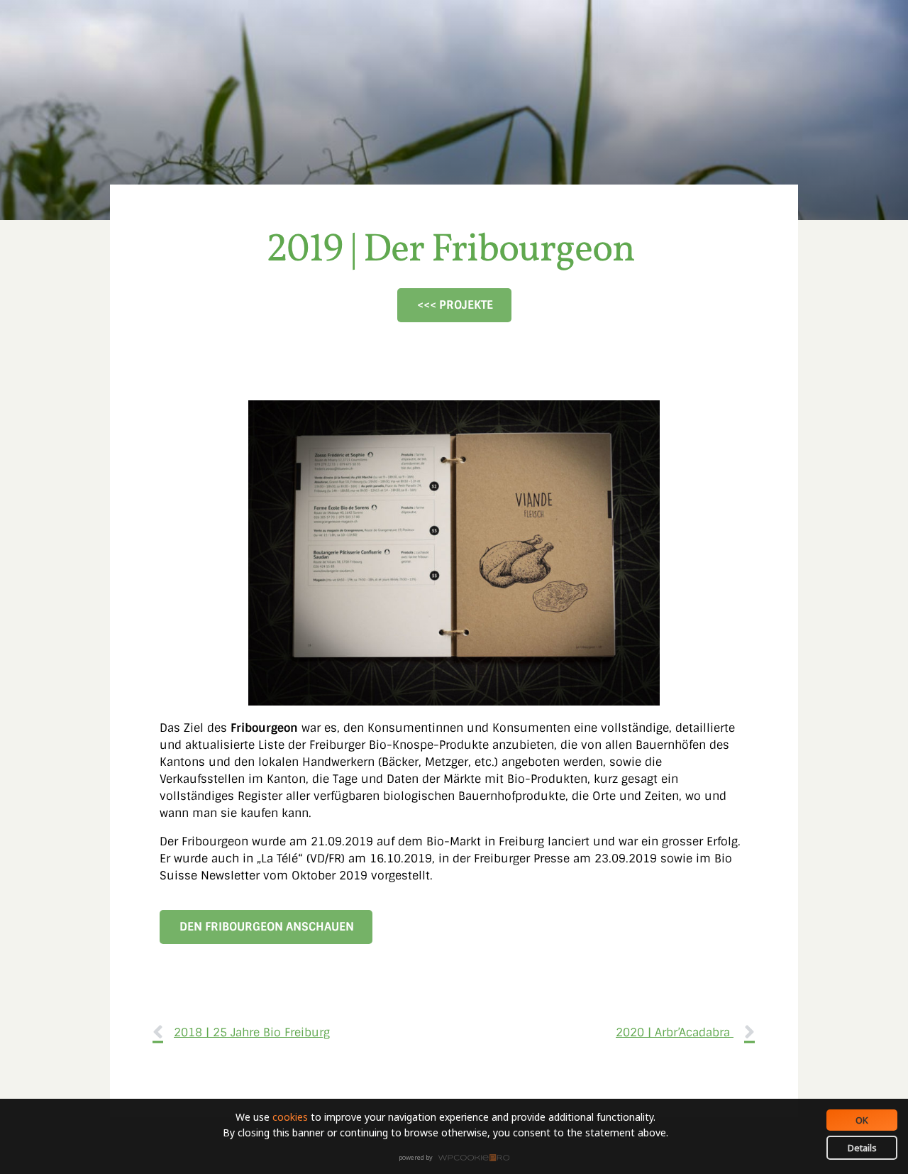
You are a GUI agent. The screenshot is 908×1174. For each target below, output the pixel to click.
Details (862, 1147)
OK (862, 1120)
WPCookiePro (457, 1158)
